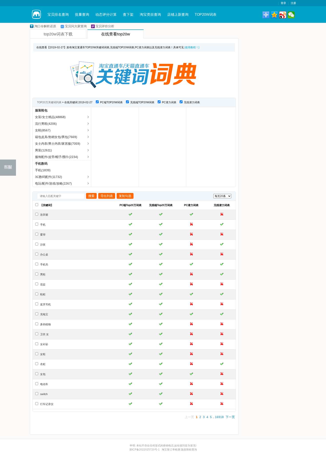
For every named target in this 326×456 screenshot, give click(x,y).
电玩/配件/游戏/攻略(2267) (53, 183)
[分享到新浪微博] (282, 14)
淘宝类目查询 (150, 14)
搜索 (91, 196)
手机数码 (41, 163)
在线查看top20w (115, 34)
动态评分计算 (106, 14)
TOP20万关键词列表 (49, 102)
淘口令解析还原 (45, 26)
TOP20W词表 (205, 14)
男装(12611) (43, 150)
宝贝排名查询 (58, 14)
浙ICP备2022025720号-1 (144, 449)
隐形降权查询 (189, 449)
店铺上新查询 (178, 14)
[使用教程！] (192, 47)
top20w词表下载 (58, 34)
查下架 (128, 14)
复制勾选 (125, 196)
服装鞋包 (41, 110)
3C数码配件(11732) (48, 177)
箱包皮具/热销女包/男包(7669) (56, 137)
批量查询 (82, 14)
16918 (219, 417)
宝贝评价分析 (105, 26)
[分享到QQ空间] (274, 14)
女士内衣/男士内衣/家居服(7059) (57, 143)
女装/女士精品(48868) (50, 117)
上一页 (189, 417)
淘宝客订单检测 (171, 449)
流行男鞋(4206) (46, 123)
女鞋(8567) (43, 130)
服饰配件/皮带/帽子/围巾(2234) (56, 157)
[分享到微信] (291, 14)
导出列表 (106, 196)
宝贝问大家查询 (76, 26)
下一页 (230, 417)
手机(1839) (43, 170)
